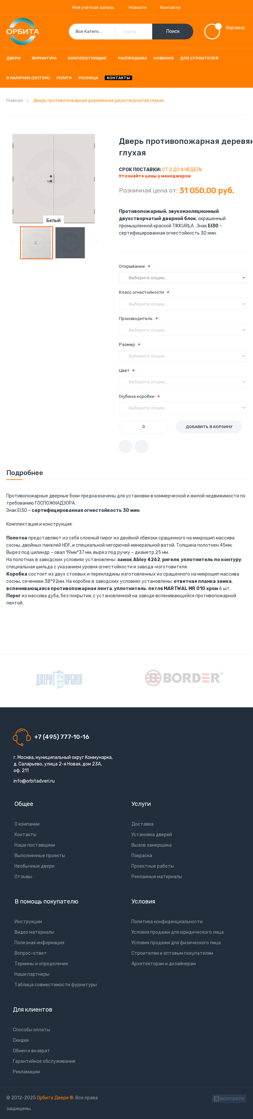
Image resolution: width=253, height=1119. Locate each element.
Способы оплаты (31, 1030)
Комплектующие (87, 58)
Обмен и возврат (31, 1051)
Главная (14, 100)
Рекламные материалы (156, 876)
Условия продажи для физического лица (176, 943)
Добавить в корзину (209, 426)
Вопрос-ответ (30, 953)
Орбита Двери (53, 1098)
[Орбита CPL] (59, 679)
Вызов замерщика (151, 845)
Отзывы (23, 876)
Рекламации (26, 1072)
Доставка (142, 824)
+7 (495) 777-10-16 (61, 737)
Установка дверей (151, 834)
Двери (13, 58)
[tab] (24, 472)
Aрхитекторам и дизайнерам (163, 964)
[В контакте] (229, 1097)
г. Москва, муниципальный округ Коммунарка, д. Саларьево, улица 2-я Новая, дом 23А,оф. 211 (63, 764)
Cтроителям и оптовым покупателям (172, 953)
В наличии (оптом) (28, 78)
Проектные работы (152, 866)
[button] (70, 243)
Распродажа (132, 58)
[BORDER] (184, 678)
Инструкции (28, 922)
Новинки (164, 58)
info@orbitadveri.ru (34, 781)
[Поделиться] (141, 446)
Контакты (170, 7)
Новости (138, 7)
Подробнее (24, 473)
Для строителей (199, 58)
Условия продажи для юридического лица (177, 932)
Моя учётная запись (93, 7)
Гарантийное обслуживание (44, 1061)
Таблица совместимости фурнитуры (55, 985)
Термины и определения (41, 964)
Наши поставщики (34, 845)
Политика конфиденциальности (167, 922)
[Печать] (125, 446)
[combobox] (131, 31)
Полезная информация (39, 943)
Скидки (21, 1040)
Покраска (141, 855)
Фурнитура (44, 58)
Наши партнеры (31, 974)
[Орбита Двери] (22, 31)
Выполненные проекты (39, 855)
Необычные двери (34, 866)
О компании (27, 824)
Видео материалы (34, 932)
